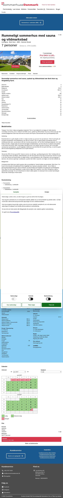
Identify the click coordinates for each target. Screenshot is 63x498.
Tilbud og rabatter (56, 496)
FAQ (31, 496)
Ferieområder (32, 9)
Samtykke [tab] (16, 192)
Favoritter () (41, 9)
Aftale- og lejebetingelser (31, 443)
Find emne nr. (50, 9)
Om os (50, 496)
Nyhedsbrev (45, 496)
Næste (28, 372)
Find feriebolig (7, 9)
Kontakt (28, 496)
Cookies (23, 496)
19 (30, 385)
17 (30, 404)
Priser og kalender (47, 62)
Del (60, 34)
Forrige (11, 372)
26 (30, 387)
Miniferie (23, 9)
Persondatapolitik (37, 496)
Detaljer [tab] (47, 192)
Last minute (16, 9)
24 (30, 407)
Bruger (58, 9)
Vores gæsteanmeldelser (45, 66)
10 (30, 402)
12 (30, 382)
